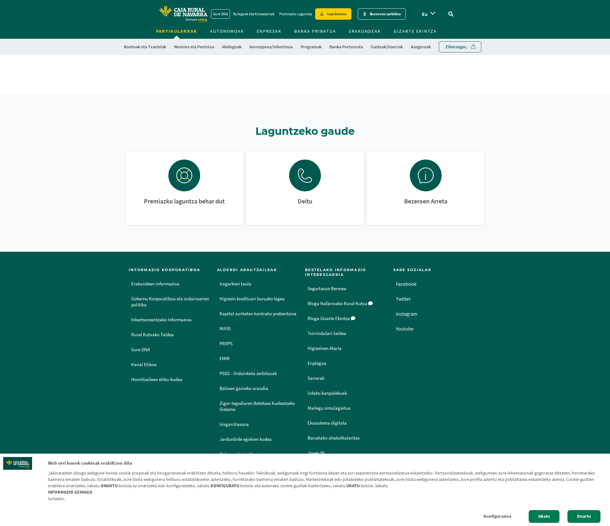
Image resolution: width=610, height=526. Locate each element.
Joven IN (316, 453)
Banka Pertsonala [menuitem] (346, 47)
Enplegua (317, 363)
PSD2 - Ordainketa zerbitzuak (248, 373)
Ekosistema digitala (327, 423)
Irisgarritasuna (234, 424)
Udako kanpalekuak (327, 393)
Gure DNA (220, 13)
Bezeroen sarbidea (385, 13)
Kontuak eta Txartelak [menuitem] (145, 47)
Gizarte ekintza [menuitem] (415, 31)
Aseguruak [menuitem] (421, 47)
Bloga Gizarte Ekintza (329, 318)
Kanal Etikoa (144, 364)
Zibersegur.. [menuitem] (456, 47)
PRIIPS (226, 343)
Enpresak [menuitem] (269, 31)
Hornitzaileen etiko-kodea (156, 379)
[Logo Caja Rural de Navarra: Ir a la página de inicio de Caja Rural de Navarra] (183, 14)
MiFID (225, 328)
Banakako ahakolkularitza (334, 438)
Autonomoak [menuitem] (227, 31)
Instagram (406, 314)
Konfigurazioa (497, 516)
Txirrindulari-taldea (327, 333)
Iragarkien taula (235, 284)
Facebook (406, 284)
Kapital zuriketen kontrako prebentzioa (258, 314)
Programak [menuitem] (311, 47)
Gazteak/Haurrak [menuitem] (387, 47)
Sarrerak (316, 378)
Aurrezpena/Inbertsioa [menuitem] (271, 47)
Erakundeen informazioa (155, 284)
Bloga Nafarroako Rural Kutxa (338, 303)
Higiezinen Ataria (325, 348)
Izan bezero (337, 13)
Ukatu (544, 516)
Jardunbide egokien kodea (246, 439)
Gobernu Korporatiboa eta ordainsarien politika (170, 302)
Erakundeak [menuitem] (365, 31)
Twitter (403, 299)
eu (425, 14)
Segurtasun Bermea (327, 288)
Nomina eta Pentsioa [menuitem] (194, 47)
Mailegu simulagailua (329, 408)
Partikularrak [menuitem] (176, 31)
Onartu (584, 516)
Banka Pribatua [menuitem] (315, 31)
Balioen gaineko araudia (244, 388)
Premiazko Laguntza (295, 13)
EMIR (225, 358)
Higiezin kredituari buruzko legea (252, 299)
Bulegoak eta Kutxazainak (253, 13)
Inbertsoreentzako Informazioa (161, 320)
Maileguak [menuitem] (231, 47)
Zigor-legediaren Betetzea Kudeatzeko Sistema (257, 406)
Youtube (405, 328)
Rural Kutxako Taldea (152, 335)
